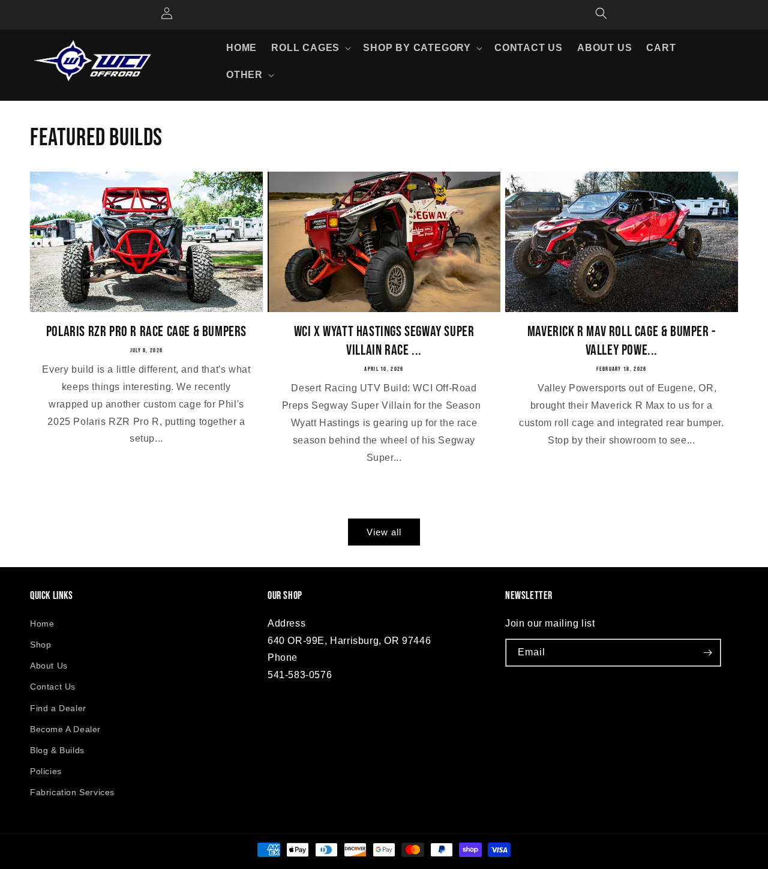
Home (42, 623)
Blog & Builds (57, 750)
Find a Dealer (58, 708)
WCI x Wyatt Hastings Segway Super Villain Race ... (384, 341)
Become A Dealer (65, 729)
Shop (40, 644)
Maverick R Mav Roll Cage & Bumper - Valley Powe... (621, 341)
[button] (310, 48)
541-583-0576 (300, 675)
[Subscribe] (707, 653)
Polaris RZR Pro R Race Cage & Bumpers (146, 331)
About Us (49, 665)
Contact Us (53, 686)
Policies (46, 771)
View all (384, 532)
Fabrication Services (72, 792)
